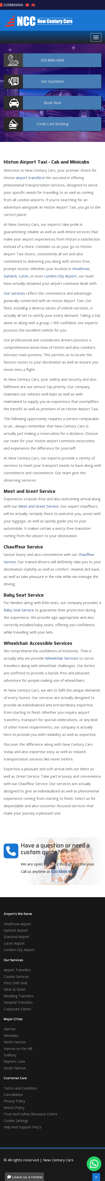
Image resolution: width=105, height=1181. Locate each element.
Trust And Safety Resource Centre (30, 1114)
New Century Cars (58, 1159)
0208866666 (13, 4)
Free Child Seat (15, 983)
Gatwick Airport (16, 930)
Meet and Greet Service (38, 506)
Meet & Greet (14, 989)
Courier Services (16, 976)
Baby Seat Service (19, 609)
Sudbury (10, 1055)
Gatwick (10, 275)
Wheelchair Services (61, 658)
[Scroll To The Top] (96, 1177)
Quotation (52, 81)
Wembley (11, 1035)
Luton (23, 275)
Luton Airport (14, 943)
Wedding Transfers (18, 996)
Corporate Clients (17, 1009)
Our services (14, 293)
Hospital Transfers (18, 1002)
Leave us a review (26, 1176)
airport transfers (30, 177)
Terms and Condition (20, 1088)
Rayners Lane (14, 1061)
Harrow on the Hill (18, 1048)
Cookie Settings (16, 1120)
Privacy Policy (14, 1101)
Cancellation (13, 1094)
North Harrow (15, 1042)
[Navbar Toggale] (96, 37)
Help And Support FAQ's (23, 1127)
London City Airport (60, 275)
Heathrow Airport (17, 924)
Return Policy (14, 1107)
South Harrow (15, 1068)
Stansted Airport (16, 936)
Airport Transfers (17, 970)
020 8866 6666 (64, 871)
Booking (52, 123)
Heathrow (80, 268)
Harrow (9, 1029)
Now (52, 102)
